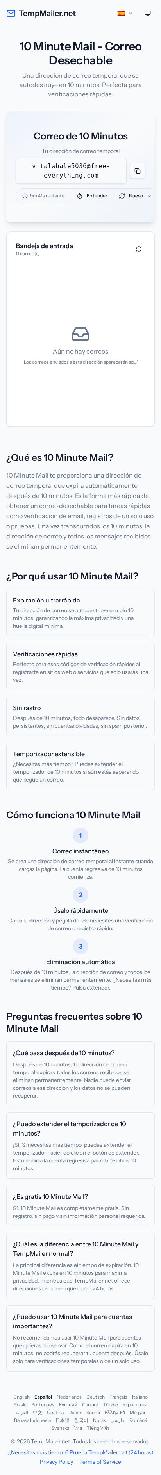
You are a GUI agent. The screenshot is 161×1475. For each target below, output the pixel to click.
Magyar (138, 1412)
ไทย (78, 1428)
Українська (135, 1404)
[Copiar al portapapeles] (137, 171)
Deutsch (95, 1397)
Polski (20, 1404)
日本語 (62, 1420)
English (22, 1397)
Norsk (99, 1420)
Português (42, 1404)
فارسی (118, 1420)
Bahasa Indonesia (32, 1420)
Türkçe (110, 1404)
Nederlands (69, 1397)
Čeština (55, 1412)
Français (118, 1397)
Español (43, 1397)
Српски (90, 1404)
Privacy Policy (56, 1461)
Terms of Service (100, 1461)
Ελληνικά (115, 1412)
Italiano (140, 1397)
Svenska (60, 1428)
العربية (21, 1412)
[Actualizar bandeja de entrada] (138, 249)
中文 (37, 1412)
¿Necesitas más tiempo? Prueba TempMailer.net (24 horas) (81, 1452)
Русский (68, 1404)
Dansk (75, 1412)
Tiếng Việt (98, 1428)
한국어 (81, 1420)
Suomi (93, 1412)
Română (138, 1420)
